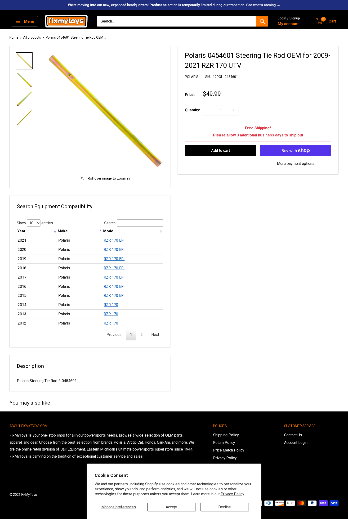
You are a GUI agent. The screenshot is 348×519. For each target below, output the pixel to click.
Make (63, 231)
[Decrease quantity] (208, 110)
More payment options (295, 163)
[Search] (262, 21)
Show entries (35, 223)
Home (13, 37)
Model (108, 231)
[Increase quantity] (233, 110)
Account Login (296, 442)
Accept (171, 507)
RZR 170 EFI (114, 240)
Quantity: (192, 110)
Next (155, 334)
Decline (224, 507)
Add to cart (220, 150)
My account (288, 23)
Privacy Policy (232, 494)
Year (21, 231)
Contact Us (293, 435)
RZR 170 (111, 304)
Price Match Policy (228, 450)
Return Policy (224, 442)
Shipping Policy (226, 435)
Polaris (191, 77)
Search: (110, 223)
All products (32, 37)
